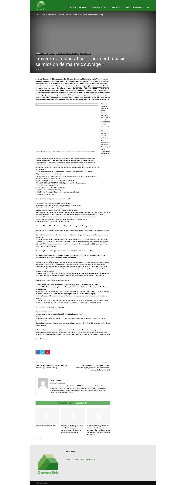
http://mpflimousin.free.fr (44, 312)
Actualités (83, 7)
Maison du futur (98, 7)
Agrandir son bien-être (49, 15)
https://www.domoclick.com (57, 383)
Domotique (115, 7)
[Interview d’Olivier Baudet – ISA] (47, 416)
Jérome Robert (56, 380)
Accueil (73, 7)
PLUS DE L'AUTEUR (81, 403)
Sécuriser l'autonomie (73, 53)
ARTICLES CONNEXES (65, 403)
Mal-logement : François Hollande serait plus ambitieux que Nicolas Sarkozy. (51, 366)
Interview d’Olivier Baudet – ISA (46, 426)
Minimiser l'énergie (61, 53)
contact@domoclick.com (86, 459)
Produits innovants (133, 7)
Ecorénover (52, 53)
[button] (147, 7)
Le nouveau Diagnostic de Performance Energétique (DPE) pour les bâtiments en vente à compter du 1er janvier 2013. (93, 367)
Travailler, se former (85, 53)
